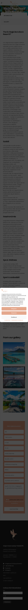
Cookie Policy (7, 320)
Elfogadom (14, 308)
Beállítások (14, 317)
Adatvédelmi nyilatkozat (17, 320)
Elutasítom (14, 313)
